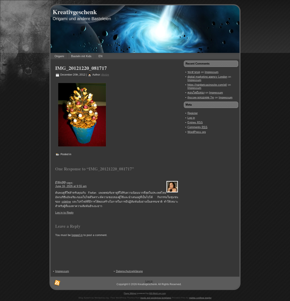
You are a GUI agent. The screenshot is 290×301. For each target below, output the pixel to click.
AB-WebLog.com (157, 293)
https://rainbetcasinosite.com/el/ (207, 84)
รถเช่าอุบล (193, 72)
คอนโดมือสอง (195, 92)
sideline (66, 201)
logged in (77, 235)
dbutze (105, 74)
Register (192, 113)
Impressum (211, 72)
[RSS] (57, 283)
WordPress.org (196, 132)
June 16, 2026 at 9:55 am (71, 186)
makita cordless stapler (200, 298)
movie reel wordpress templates (155, 298)
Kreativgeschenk (75, 11)
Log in (191, 117)
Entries (195, 122)
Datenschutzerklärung (129, 271)
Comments (197, 127)
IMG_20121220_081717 (81, 68)
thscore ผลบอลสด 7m (200, 97)
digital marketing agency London (207, 76)
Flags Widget (130, 293)
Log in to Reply (64, 212)
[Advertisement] (202, 201)
